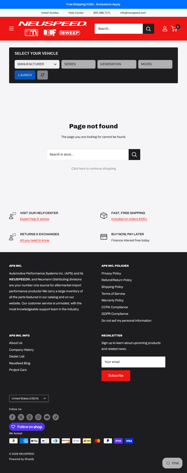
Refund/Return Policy (116, 280)
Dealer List (16, 356)
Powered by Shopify (21, 459)
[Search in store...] (134, 154)
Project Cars (18, 370)
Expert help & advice (34, 219)
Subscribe (115, 375)
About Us (15, 343)
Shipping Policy (112, 287)
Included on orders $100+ (129, 219)
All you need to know (34, 240)
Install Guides (50, 12)
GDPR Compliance (114, 313)
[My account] (165, 28)
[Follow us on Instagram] (38, 417)
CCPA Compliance (114, 307)
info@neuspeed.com (133, 12)
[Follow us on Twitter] (21, 417)
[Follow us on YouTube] (47, 417)
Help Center (76, 12)
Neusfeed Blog (19, 363)
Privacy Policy (111, 273)
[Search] (148, 29)
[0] (174, 28)
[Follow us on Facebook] (12, 417)
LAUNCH (25, 75)
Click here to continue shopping (93, 168)
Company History (21, 350)
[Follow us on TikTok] (55, 417)
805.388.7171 (102, 12)
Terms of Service (113, 293)
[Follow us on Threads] (29, 417)
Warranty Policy (112, 300)
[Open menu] (11, 28)
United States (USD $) (25, 398)
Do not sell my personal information (126, 320)
